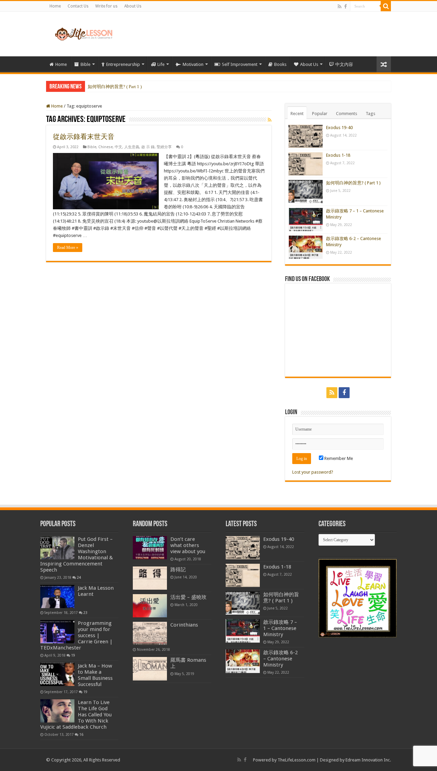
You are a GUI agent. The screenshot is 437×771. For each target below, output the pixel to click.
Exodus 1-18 (338, 155)
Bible (85, 64)
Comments (346, 113)
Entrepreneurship (123, 64)
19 (73, 655)
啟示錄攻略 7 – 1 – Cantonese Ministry (280, 628)
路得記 (178, 569)
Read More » (67, 247)
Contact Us (78, 6)
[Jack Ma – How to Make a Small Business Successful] (57, 674)
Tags (370, 113)
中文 (118, 147)
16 (81, 734)
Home (55, 6)
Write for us (106, 6)
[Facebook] (345, 6)
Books (280, 64)
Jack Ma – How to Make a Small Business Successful (95, 675)
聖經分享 (164, 147)
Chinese (105, 147)
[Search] (386, 6)
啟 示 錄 (148, 147)
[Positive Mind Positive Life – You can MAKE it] (83, 33)
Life (161, 64)
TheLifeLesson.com (296, 759)
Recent (297, 113)
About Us (132, 6)
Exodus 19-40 (339, 127)
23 (85, 613)
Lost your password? (312, 472)
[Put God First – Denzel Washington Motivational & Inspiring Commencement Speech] (57, 547)
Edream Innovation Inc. (368, 759)
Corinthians (184, 625)
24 (79, 577)
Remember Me (338, 458)
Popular (319, 113)
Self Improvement (239, 64)
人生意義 (131, 147)
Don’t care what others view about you (187, 545)
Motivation (193, 64)
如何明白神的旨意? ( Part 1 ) (115, 86)
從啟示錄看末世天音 (83, 136)
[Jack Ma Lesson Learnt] (57, 596)
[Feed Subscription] (269, 120)
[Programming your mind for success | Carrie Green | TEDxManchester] (57, 631)
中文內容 (344, 64)
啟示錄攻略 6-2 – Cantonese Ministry (280, 658)
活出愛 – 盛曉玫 (188, 597)
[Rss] (339, 6)
